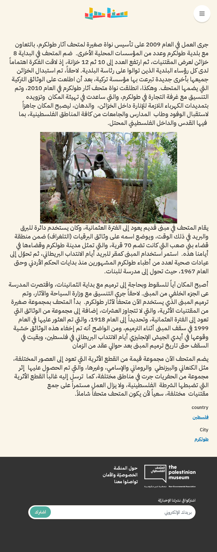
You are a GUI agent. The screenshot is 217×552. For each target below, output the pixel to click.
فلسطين (200, 417)
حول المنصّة (126, 468)
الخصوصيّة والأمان (120, 475)
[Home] (106, 10)
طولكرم (201, 439)
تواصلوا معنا (126, 481)
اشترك (40, 512)
